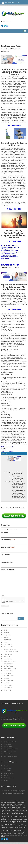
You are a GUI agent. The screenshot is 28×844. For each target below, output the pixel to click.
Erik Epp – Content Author (7, 447)
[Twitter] (5, 26)
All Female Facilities (9, 647)
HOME (5, 630)
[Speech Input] (17, 619)
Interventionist (8, 673)
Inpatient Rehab (8, 746)
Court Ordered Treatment (11, 651)
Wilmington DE (8, 644)
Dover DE (6, 632)
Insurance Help (8, 753)
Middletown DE (8, 639)
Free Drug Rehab (8, 666)
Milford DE (6, 642)
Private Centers (8, 685)
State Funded (7, 690)
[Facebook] (2, 26)
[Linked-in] (7, 839)
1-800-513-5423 (14, 125)
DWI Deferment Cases (10, 661)
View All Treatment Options (11, 756)
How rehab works (10, 264)
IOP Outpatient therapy (7, 249)
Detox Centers (5, 258)
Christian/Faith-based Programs (9, 246)
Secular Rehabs (8, 687)
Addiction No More (15, 832)
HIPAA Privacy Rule (9, 773)
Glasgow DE (7, 635)
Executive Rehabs (8, 663)
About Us (6, 766)
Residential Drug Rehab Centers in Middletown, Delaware (11, 48)
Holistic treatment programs (8, 255)
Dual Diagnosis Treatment (11, 749)
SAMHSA (3, 450)
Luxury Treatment (8, 680)
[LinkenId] (7, 26)
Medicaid (6, 683)
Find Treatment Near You (10, 741)
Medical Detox (7, 744)
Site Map (6, 780)
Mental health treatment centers (9, 256)
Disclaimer (6, 775)
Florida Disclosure (8, 778)
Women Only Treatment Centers (9, 250)
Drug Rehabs (7, 656)
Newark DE (7, 637)
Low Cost (6, 678)
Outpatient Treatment (10, 751)
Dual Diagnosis (8, 659)
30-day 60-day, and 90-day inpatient (10, 252)
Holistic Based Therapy (10, 668)
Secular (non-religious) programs (10, 247)
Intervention (4, 259)
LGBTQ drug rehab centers (8, 253)
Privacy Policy (7, 770)
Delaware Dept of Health (7, 451)
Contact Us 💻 (7, 768)
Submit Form (5, 606)
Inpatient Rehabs (8, 671)
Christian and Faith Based (10, 649)
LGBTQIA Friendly (8, 675)
